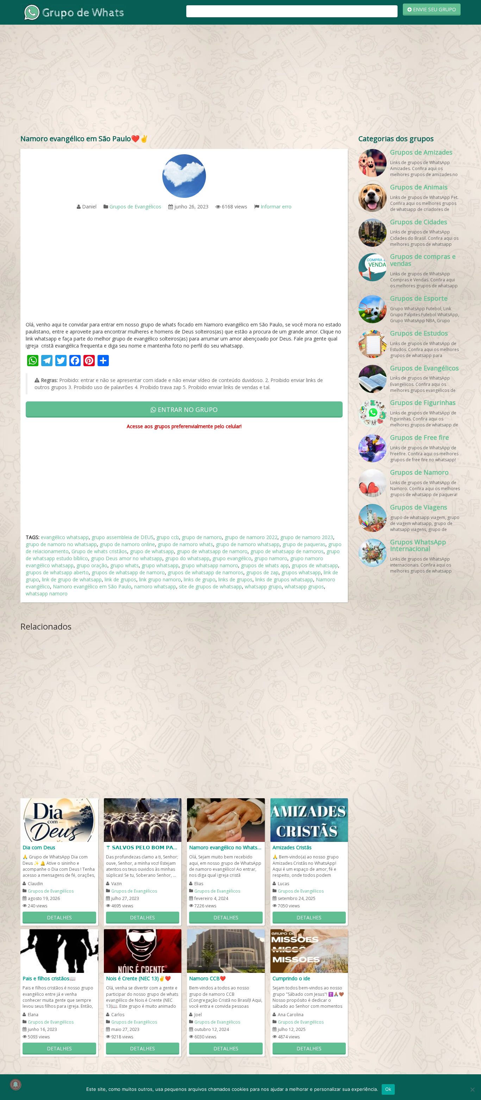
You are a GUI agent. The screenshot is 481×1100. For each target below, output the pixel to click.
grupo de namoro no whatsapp (61, 544)
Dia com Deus (39, 847)
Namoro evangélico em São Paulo (92, 586)
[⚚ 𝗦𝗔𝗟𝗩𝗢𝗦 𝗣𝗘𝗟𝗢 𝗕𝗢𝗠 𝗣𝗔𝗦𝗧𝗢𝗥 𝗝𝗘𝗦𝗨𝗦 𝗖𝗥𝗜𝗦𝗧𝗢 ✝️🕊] (143, 819)
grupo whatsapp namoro (209, 565)
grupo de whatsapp (152, 551)
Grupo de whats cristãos (99, 551)
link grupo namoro (160, 579)
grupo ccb (167, 537)
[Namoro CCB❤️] (226, 950)
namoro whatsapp (155, 586)
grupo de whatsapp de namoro (212, 551)
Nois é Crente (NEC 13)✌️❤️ (138, 978)
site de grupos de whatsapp (210, 586)
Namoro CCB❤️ (207, 978)
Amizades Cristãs (292, 847)
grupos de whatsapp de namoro (128, 572)
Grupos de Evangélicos (135, 206)
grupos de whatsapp (315, 565)
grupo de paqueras (303, 544)
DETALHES (59, 917)
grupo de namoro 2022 (251, 537)
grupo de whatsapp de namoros (287, 551)
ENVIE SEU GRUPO (434, 9)
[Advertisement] (240, 81)
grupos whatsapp (301, 572)
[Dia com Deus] (59, 819)
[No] (472, 1089)
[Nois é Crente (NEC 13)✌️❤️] (143, 950)
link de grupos (120, 579)
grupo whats (124, 565)
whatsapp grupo (263, 586)
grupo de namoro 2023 (306, 537)
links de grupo (199, 579)
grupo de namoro (202, 537)
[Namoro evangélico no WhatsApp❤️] (226, 819)
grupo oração (91, 565)
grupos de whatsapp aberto (57, 572)
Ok (388, 1089)
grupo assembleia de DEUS (123, 537)
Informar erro (276, 206)
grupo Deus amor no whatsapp (126, 558)
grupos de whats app (265, 565)
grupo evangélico (231, 558)
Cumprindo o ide (291, 978)
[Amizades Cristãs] (309, 819)
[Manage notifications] (15, 1084)
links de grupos (235, 579)
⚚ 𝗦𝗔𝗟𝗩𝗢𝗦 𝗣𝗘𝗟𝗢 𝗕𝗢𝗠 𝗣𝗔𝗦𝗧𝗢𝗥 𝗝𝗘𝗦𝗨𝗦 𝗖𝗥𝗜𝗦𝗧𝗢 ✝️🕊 (143, 847)
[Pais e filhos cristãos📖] (59, 950)
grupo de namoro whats (185, 544)
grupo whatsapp (160, 565)
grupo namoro (270, 558)
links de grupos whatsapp (284, 579)
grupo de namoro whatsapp (248, 544)
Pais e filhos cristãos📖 (49, 978)
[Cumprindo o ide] (309, 950)
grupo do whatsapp (187, 558)
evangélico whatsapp (65, 537)
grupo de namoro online (127, 544)
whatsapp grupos (304, 586)
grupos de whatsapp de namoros (205, 572)
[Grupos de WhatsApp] (73, 11)
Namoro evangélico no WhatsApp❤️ (226, 847)
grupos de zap (262, 572)
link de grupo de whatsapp (72, 579)
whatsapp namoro (47, 593)
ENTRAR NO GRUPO (187, 409)
